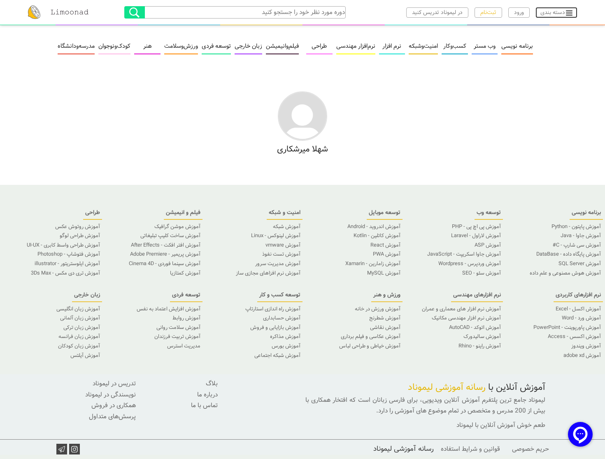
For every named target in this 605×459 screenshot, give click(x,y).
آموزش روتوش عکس (77, 227)
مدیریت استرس (183, 346)
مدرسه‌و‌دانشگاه (76, 46)
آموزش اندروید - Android (373, 227)
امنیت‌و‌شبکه (423, 46)
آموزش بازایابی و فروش (275, 328)
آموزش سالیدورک (482, 337)
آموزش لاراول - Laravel (476, 236)
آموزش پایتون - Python (576, 227)
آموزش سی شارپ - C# (577, 245)
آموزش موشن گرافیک (177, 227)
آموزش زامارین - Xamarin (372, 264)
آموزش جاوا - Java (581, 236)
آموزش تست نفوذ (281, 254)
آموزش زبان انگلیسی (78, 309)
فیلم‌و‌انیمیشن (282, 46)
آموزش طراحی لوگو (80, 236)
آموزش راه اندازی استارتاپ (272, 309)
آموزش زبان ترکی (81, 328)
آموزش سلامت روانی (178, 328)
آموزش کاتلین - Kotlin (377, 236)
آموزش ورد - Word (581, 318)
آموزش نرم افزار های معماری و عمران (461, 309)
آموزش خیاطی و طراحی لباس (369, 346)
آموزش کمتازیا (185, 273)
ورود (519, 12)
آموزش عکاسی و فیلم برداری (370, 337)
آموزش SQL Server (579, 264)
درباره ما (207, 395)
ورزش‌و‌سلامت (181, 46)
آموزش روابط (186, 318)
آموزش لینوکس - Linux (275, 236)
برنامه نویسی (517, 46)
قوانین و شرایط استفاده (470, 449)
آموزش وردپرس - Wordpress (469, 264)
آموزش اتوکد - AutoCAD (475, 328)
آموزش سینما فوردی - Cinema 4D (164, 264)
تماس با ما (204, 405)
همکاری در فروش (113, 405)
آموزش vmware (282, 245)
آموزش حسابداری (281, 318)
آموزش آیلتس (85, 356)
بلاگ (212, 384)
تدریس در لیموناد (114, 384)
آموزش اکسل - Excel (578, 309)
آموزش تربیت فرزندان (177, 337)
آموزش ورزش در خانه (377, 309)
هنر (147, 46)
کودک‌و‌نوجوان (114, 46)
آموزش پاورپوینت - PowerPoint (567, 328)
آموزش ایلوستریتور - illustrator (67, 264)
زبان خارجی (248, 46)
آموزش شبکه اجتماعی (277, 356)
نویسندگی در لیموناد (110, 395)
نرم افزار (391, 46)
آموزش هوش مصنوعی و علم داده (565, 273)
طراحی (319, 46)
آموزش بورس (286, 346)
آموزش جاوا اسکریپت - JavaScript (464, 254)
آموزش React (385, 245)
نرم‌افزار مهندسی (355, 46)
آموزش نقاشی (385, 328)
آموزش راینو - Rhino (479, 346)
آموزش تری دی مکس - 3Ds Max (65, 273)
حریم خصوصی (530, 449)
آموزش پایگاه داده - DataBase (568, 254)
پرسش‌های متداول (112, 417)
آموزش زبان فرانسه (79, 337)
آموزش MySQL (383, 273)
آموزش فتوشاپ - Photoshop (68, 254)
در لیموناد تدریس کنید (437, 12)
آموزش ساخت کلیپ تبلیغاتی (170, 236)
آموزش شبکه (286, 227)
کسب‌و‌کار (454, 46)
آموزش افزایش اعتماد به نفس (168, 309)
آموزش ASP (488, 245)
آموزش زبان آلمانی (80, 318)
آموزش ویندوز (586, 346)
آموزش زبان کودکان (79, 346)
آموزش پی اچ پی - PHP (476, 227)
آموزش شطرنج (384, 318)
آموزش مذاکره (285, 337)
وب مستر (485, 46)
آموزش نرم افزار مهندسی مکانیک (466, 318)
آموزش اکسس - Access (574, 337)
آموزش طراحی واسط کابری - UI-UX (63, 245)
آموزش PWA (386, 254)
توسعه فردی (216, 46)
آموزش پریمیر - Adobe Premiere (165, 254)
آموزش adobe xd (582, 356)
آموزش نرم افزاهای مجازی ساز (268, 273)
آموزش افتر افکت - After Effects (165, 245)
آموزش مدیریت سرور (277, 264)
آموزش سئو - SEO (481, 273)
